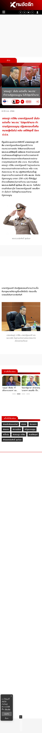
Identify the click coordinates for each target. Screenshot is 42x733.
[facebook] (20, 12)
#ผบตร (6, 429)
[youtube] (28, 12)
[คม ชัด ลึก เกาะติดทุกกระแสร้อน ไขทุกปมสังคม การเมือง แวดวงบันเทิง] (21, 5)
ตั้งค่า (7, 718)
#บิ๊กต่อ (6, 434)
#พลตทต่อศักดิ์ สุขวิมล (12, 439)
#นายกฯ (33, 424)
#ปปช (23, 424)
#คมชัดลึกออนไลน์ (10, 424)
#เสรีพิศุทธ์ (33, 434)
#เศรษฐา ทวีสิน (19, 434)
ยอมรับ (6, 714)
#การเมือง (17, 429)
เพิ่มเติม (7, 709)
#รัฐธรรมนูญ (30, 429)
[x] (24, 12)
